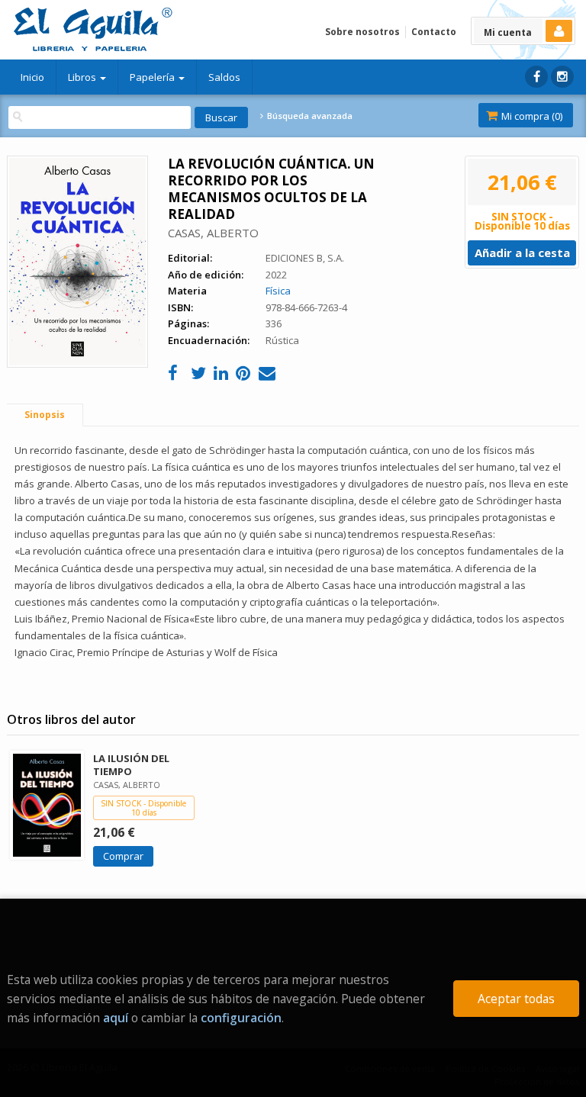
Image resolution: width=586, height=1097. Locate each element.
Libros (83, 77)
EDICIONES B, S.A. (305, 258)
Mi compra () (530, 116)
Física (278, 291)
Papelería (153, 77)
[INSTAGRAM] (562, 77)
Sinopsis (44, 414)
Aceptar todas (516, 998)
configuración (241, 1017)
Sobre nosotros (362, 31)
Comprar (123, 856)
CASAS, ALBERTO (213, 232)
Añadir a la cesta (522, 252)
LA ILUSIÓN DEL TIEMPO (131, 764)
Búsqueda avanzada (308, 116)
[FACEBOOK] (536, 77)
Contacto (433, 31)
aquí (115, 1017)
